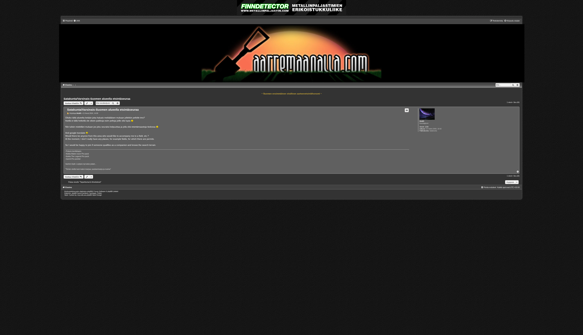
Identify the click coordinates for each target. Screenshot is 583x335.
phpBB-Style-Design (94, 195)
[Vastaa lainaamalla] (407, 110)
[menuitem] (76, 21)
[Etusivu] (292, 50)
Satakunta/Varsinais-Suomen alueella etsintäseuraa (97, 98)
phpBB (89, 191)
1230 (426, 127)
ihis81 (421, 121)
